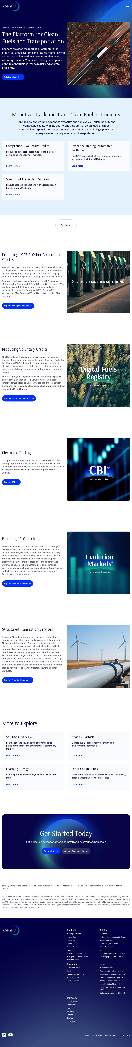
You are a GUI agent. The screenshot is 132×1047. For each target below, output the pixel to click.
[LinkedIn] (4, 1035)
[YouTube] (10, 1035)
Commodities (8, 27)
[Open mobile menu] (127, 6)
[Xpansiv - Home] (9, 6)
